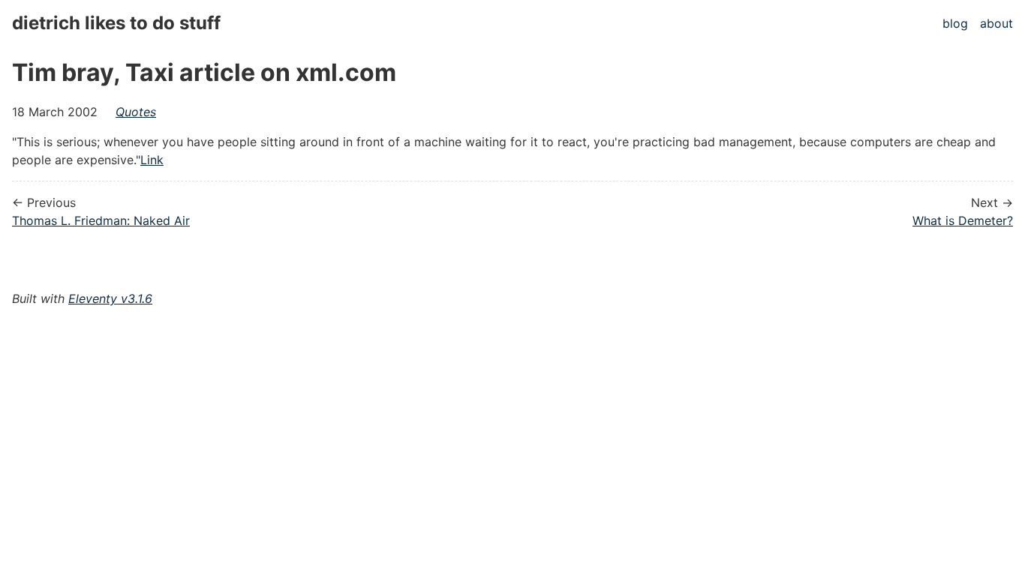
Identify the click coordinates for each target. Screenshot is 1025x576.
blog (955, 23)
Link (152, 159)
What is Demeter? (962, 220)
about (996, 23)
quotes (136, 111)
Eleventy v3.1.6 (110, 298)
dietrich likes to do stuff (116, 23)
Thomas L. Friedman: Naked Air (101, 220)
